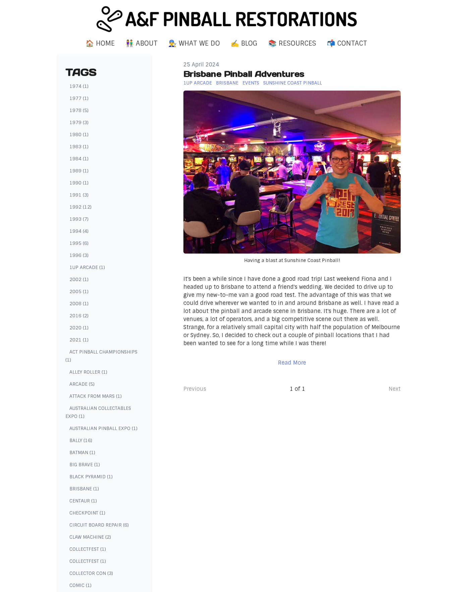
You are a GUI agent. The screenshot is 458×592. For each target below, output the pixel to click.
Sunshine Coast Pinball (292, 83)
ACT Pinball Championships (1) (101, 356)
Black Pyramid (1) (91, 477)
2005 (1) (79, 291)
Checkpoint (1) (87, 513)
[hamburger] (27, 10)
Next (395, 388)
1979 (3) (79, 122)
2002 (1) (79, 279)
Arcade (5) (82, 384)
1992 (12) (80, 207)
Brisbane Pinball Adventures (243, 74)
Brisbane (227, 83)
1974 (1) (79, 86)
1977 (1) (79, 98)
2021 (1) (79, 340)
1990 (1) (79, 183)
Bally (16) (80, 440)
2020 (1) (79, 328)
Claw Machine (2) (90, 537)
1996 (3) (79, 255)
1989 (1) (79, 171)
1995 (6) (79, 243)
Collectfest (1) (87, 549)
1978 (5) (79, 110)
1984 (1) (79, 159)
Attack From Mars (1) (95, 396)
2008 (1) (79, 304)
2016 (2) (79, 316)
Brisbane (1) (84, 489)
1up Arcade (197, 83)
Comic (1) (80, 585)
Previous (194, 388)
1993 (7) (79, 219)
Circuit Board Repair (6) (99, 525)
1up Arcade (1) (87, 267)
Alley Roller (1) (88, 372)
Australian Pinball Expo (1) (103, 428)
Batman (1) (82, 452)
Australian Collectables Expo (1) (98, 412)
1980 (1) (79, 134)
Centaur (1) (83, 501)
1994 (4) (79, 231)
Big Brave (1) (84, 465)
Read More (292, 362)
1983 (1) (79, 147)
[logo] (229, 19)
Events (250, 83)
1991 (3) (79, 195)
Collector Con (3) (91, 573)
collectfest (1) (87, 561)
